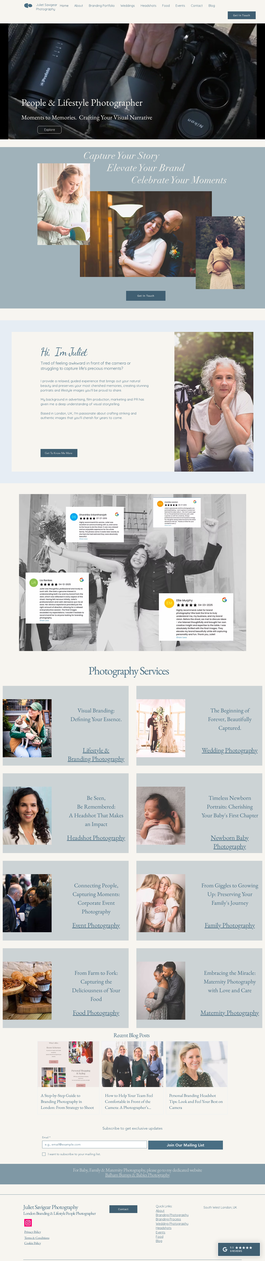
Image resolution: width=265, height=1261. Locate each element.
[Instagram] (28, 1223)
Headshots (163, 1228)
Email (46, 1137)
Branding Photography (172, 1215)
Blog (159, 1241)
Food (159, 1237)
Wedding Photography (172, 1224)
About (160, 1211)
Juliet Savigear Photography (50, 1207)
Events (160, 1232)
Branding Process (168, 1219)
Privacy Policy (32, 1232)
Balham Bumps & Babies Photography (137, 1175)
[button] (146, 234)
